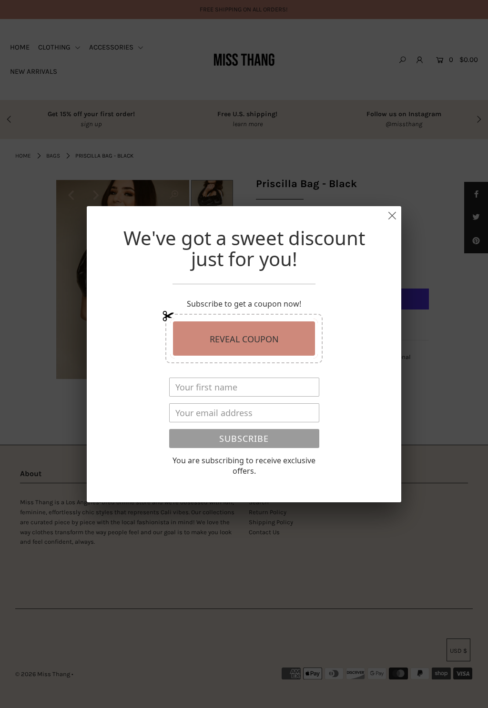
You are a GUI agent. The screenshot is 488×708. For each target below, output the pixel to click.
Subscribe (244, 438)
